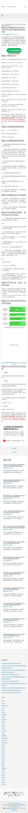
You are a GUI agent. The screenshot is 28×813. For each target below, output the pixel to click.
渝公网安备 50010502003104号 (12, 808)
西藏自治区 (4, 768)
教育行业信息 (5, 738)
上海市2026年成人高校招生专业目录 (10, 681)
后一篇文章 (14, 452)
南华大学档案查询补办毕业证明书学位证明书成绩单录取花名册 (14, 542)
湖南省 (11, 468)
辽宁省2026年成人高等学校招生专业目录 (11, 692)
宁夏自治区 (4, 719)
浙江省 (11, 591)
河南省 (11, 576)
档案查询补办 (9, 34)
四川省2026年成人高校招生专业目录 (10, 674)
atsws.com (11, 803)
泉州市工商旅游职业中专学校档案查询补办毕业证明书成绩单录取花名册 (14, 527)
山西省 (3, 726)
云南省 (3, 703)
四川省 (4, 560)
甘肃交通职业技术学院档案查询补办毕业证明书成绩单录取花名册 (14, 604)
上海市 (3, 701)
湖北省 (3, 759)
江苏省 (3, 745)
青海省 (3, 779)
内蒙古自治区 (5, 705)
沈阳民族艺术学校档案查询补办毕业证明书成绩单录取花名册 (14, 619)
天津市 (3, 717)
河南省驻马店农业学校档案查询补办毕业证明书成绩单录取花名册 (14, 573)
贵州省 (3, 770)
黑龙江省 (4, 784)
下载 (15, 364)
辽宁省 (11, 622)
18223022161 (19, 118)
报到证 (3, 733)
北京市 (3, 708)
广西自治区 (4, 731)
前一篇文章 (14, 448)
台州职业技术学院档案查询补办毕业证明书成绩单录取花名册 (14, 588)
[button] (2, 15)
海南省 (3, 756)
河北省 (3, 749)
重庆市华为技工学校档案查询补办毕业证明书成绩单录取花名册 (14, 496)
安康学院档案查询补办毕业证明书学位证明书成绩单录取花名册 (14, 635)
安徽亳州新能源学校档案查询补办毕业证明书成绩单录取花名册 (14, 480)
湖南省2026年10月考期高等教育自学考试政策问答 (13, 688)
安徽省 (4, 483)
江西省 (3, 747)
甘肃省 (11, 606)
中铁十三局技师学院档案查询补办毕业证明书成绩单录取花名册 (14, 511)
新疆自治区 (4, 740)
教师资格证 (4, 735)
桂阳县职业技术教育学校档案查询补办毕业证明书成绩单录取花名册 (14, 465)
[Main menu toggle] (25, 6)
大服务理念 (4, 715)
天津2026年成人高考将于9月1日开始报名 (11, 663)
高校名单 (4, 782)
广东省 (3, 729)
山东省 (3, 34)
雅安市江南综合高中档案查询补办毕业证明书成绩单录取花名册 (14, 557)
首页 (3, 24)
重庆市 (11, 498)
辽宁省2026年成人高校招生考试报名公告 (11, 690)
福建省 (11, 529)
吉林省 (4, 514)
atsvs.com (17, 803)
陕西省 (11, 637)
